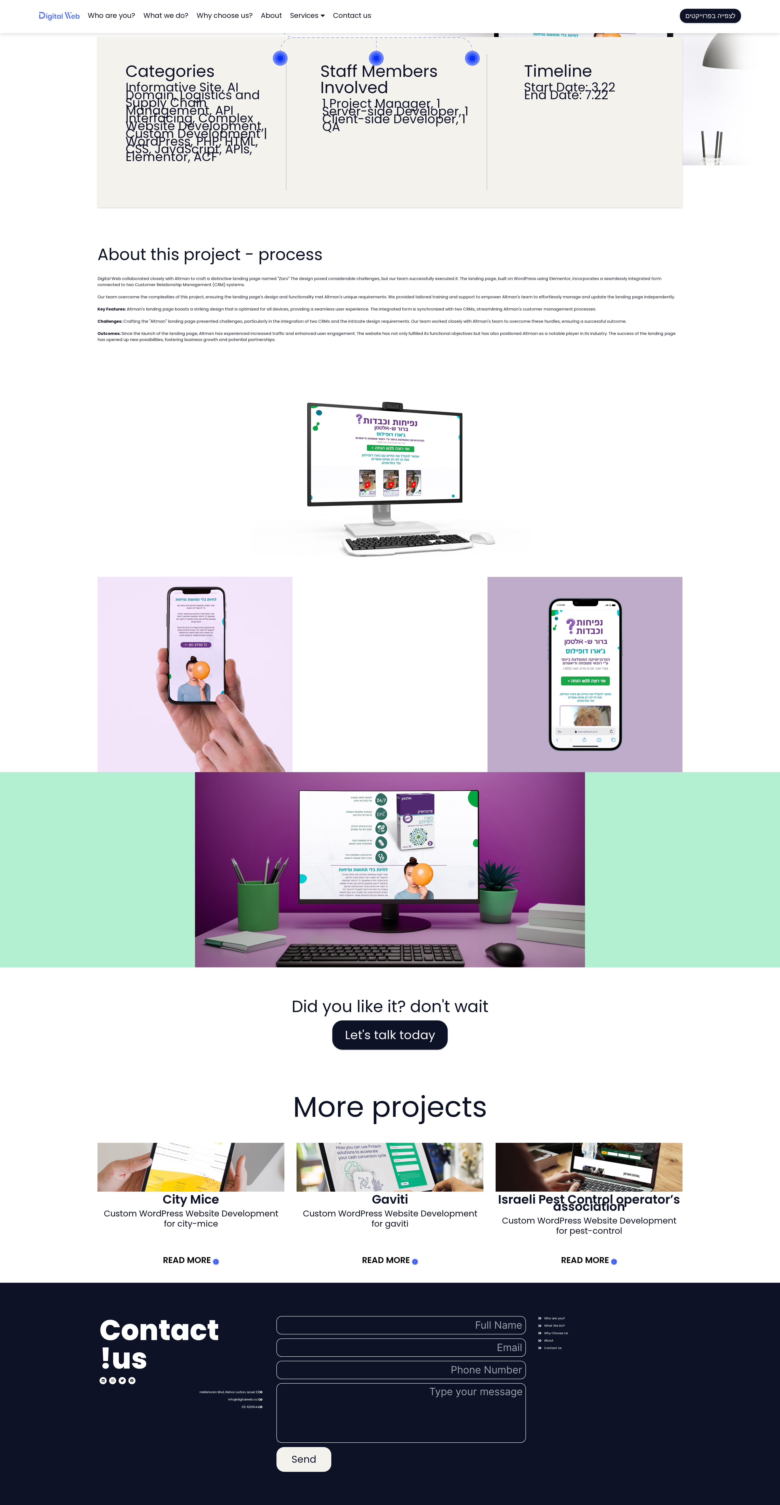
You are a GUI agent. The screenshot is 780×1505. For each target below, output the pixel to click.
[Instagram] (112, 1380)
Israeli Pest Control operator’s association (191, 1203)
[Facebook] (131, 1380)
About (271, 15)
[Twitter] (122, 1380)
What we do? (165, 15)
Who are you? (111, 15)
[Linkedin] (103, 1380)
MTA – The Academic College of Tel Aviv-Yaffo (589, 1203)
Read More (188, 1260)
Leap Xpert (390, 1199)
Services (304, 15)
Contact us (352, 15)
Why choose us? (225, 15)
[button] (710, 16)
